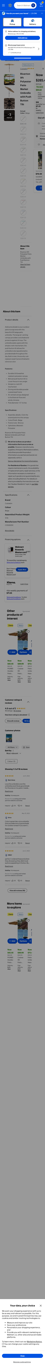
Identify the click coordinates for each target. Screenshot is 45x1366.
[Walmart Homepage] (10, 5)
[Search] (33, 5)
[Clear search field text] (30, 5)
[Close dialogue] (40, 1305)
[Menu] (4, 5)
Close (22, 1356)
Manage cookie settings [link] (22, 1362)
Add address (22, 38)
